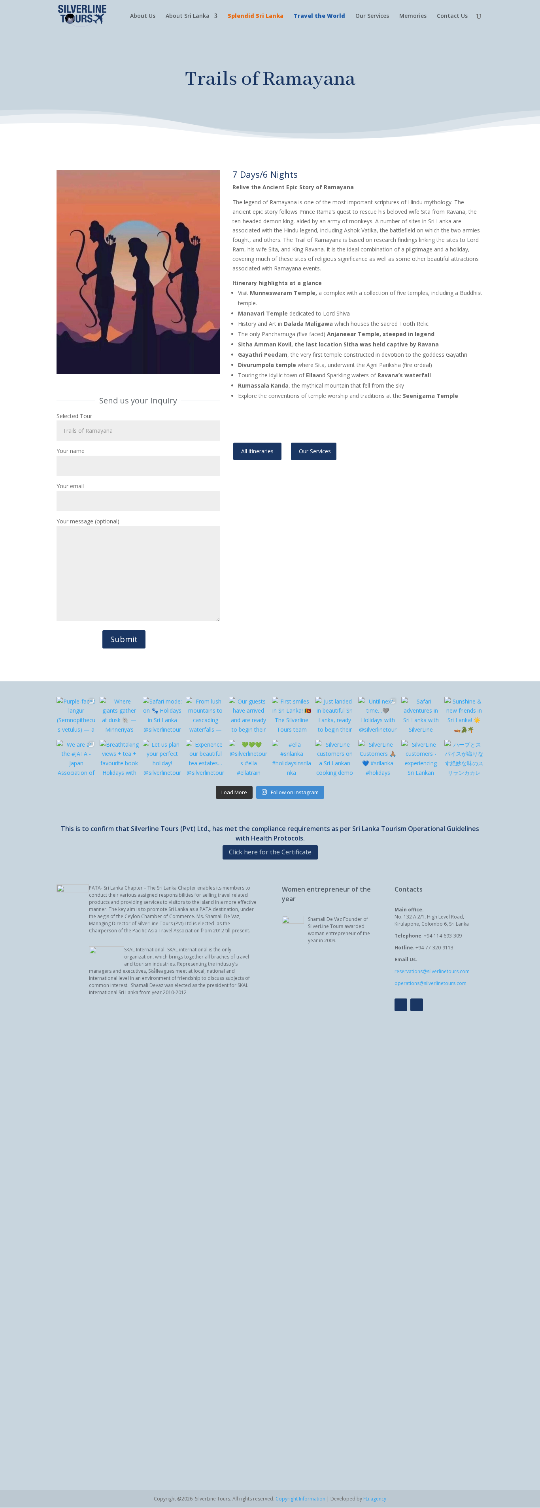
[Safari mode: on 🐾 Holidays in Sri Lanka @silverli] (162, 716)
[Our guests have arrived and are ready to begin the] (248, 716)
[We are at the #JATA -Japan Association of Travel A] (76, 759)
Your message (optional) (88, 521)
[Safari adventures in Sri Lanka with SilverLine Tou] (420, 716)
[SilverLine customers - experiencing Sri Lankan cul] (420, 759)
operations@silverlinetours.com (430, 983)
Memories (413, 16)
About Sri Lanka (188, 16)
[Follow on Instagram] (416, 1004)
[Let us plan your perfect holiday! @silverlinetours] (162, 759)
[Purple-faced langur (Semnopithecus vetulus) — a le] (76, 716)
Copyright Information (300, 1498)
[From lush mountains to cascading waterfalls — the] (205, 716)
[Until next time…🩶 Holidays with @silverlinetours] (377, 716)
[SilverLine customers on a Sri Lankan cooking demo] (334, 759)
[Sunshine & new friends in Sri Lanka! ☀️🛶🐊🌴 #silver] (463, 716)
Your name (71, 450)
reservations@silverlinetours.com (432, 971)
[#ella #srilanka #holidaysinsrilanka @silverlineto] (291, 759)
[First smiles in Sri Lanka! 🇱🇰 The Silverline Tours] (291, 716)
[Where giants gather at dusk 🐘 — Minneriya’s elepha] (119, 716)
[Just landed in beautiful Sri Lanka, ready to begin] (334, 716)
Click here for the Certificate (270, 852)
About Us (142, 16)
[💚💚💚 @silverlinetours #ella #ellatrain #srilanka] (248, 759)
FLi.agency (374, 1498)
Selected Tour (74, 416)
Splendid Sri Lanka (255, 16)
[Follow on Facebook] (401, 1004)
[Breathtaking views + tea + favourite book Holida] (119, 759)
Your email (70, 486)
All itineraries (257, 451)
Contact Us (452, 16)
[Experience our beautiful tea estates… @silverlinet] (205, 759)
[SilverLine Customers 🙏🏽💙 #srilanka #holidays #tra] (377, 759)
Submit (124, 639)
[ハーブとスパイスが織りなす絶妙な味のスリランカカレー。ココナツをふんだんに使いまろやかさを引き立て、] (463, 759)
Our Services (372, 16)
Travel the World (319, 16)
